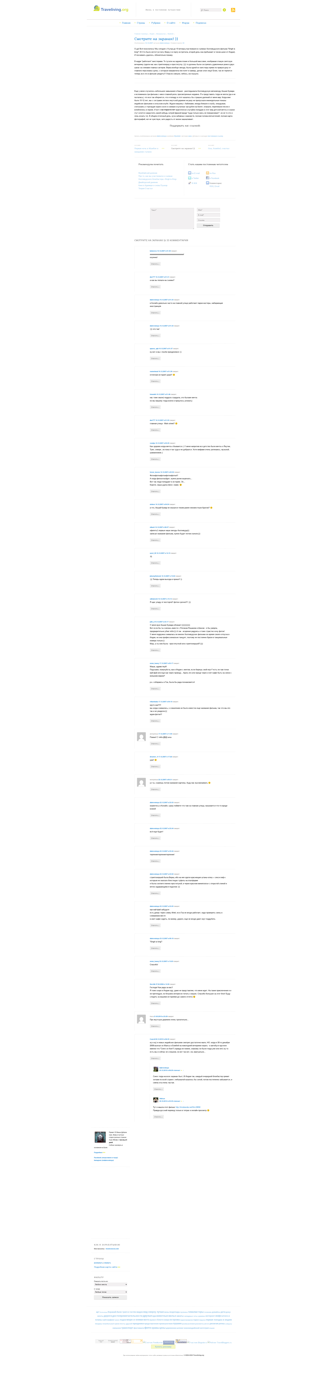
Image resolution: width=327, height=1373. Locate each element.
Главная (126, 22)
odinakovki (154, 599)
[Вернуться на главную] (111, 11)
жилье (172, 1315)
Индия (152, 34)
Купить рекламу (163, 1346)
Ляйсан (162, 1098)
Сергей (152, 1039)
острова (175, 1319)
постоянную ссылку (215, 136)
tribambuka (154, 701)
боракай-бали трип (117, 1311)
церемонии (171, 1327)
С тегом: (97, 1289)
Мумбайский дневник (147, 172)
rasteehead (154, 371)
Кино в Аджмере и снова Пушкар (152, 185)
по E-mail (196, 173)
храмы (155, 1327)
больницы (103, 1312)
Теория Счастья (145, 188)
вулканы (184, 1312)
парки (196, 1319)
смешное (117, 1327)
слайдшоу (228, 1324)
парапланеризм (186, 1320)
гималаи (192, 1311)
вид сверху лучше (153, 1311)
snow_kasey (154, 663)
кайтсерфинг (109, 1319)
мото (146, 1319)
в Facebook (214, 178)
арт (98, 1311)
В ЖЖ (194, 183)
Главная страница (141, 34)
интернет (210, 1315)
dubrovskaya (165, 43)
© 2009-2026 (194, 1355)
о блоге (159, 1319)
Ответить (155, 264)
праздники (138, 1323)
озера (166, 1319)
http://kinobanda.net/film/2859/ (188, 1107)
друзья (147, 1315)
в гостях (131, 1311)
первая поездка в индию (219, 1319)
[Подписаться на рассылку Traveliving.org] (233, 11)
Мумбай (170, 34)
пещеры (98, 1323)
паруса (202, 1320)
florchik (152, 984)
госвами (208, 1312)
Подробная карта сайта (106, 1267)
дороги (108, 1315)
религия (214, 1323)
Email (217, 186)
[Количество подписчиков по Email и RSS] (153, 1342)
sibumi (152, 527)
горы (201, 1311)
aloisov (152, 504)
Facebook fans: (168, 1342)
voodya (152, 443)
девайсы (216, 1312)
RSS (212, 186)
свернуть (107, 1263)
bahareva (153, 251)
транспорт (127, 1327)
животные (162, 1315)
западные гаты (191, 1316)
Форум (185, 22)
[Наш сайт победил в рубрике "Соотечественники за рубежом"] (181, 1342)
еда (154, 1315)
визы (166, 1312)
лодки (123, 1319)
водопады (175, 1311)
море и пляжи (134, 1319)
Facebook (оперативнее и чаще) (106, 1157)
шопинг (180, 1327)
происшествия (166, 1323)
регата (206, 1324)
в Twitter (195, 178)
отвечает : (178, 1070)
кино (190, 136)
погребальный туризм (111, 1324)
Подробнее (98, 1152)
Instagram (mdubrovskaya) (104, 1160)
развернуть (98, 1263)
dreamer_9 (154, 757)
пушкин (177, 1323)
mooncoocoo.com (112, 1249)
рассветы (199, 1323)
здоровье (201, 1316)
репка (222, 1323)
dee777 (152, 277)
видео (140, 1311)
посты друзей (126, 1323)
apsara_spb (154, 348)
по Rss (213, 173)
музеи (152, 1319)
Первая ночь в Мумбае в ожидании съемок (146, 149)
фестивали (139, 1327)
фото (147, 1328)
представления (151, 1323)
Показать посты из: (101, 1281)
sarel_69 (153, 553)
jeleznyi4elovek (155, 576)
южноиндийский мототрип (196, 1327)
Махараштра (161, 34)
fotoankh (153, 394)
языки (211, 1328)
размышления (188, 1323)
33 (183, 43)
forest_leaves (155, 472)
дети (223, 1311)
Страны (141, 22)
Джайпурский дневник (148, 182)
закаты (180, 1315)
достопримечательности (127, 1315)
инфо (218, 1315)
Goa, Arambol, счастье (218, 147)
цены (162, 1327)
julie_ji (152, 622)
